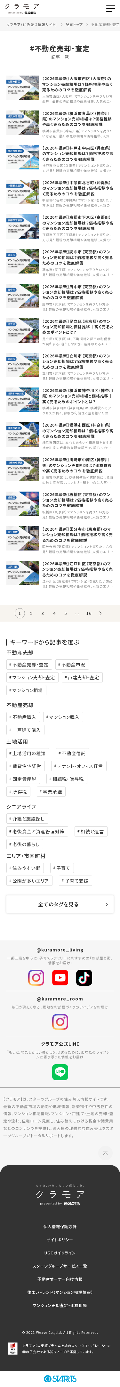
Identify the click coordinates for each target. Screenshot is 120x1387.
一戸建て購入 (26, 730)
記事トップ (74, 24)
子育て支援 (77, 880)
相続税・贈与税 (68, 779)
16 (89, 613)
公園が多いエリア (30, 880)
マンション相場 (27, 690)
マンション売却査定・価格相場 (60, 1305)
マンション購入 (64, 717)
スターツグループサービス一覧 (60, 1266)
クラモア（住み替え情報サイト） (32, 24)
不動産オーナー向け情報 (60, 1279)
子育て (63, 868)
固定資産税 (24, 779)
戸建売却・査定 (83, 677)
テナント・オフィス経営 (80, 766)
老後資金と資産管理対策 (38, 831)
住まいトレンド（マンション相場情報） (60, 1292)
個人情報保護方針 (60, 1226)
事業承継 (52, 791)
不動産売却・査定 (30, 664)
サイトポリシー (60, 1239)
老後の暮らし (26, 844)
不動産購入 (24, 717)
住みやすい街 (26, 868)
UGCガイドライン (60, 1252)
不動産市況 (73, 664)
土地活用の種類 (29, 753)
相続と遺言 (92, 831)
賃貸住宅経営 (26, 766)
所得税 (19, 791)
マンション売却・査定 (33, 677)
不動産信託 (74, 753)
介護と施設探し (28, 818)
